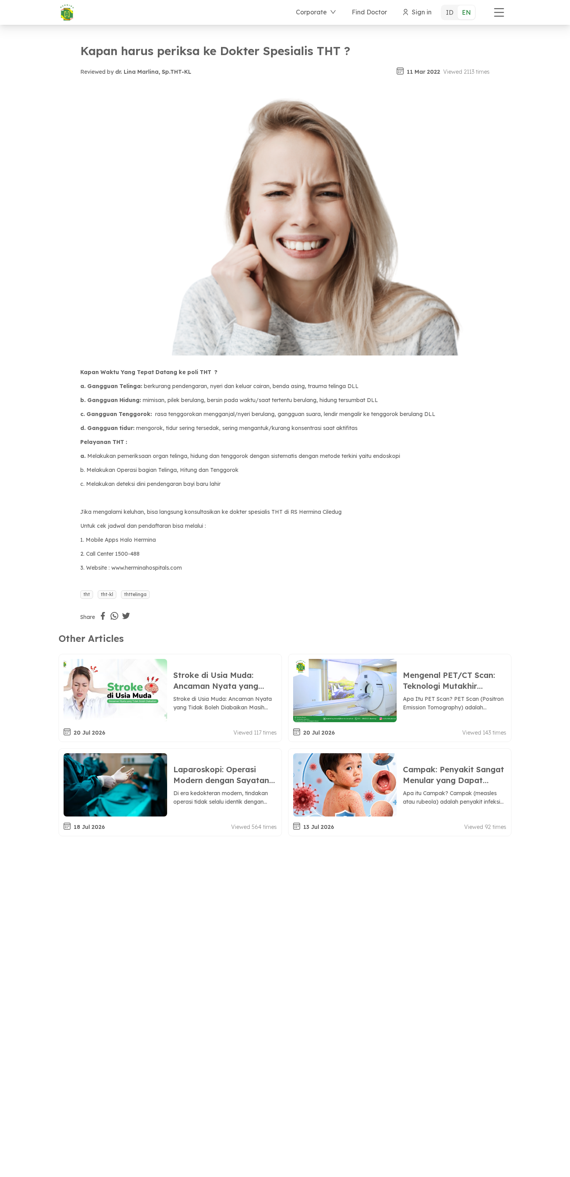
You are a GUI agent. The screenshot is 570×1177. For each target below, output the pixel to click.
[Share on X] (126, 616)
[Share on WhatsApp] (114, 616)
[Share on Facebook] (102, 616)
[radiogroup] (458, 12)
